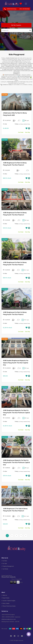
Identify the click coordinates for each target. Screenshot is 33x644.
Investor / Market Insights (9, 600)
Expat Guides (6, 597)
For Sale (5, 563)
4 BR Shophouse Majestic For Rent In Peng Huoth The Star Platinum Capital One (16, 412)
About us (5, 595)
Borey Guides (6, 603)
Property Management (8, 566)
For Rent (5, 560)
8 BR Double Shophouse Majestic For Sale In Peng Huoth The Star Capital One (15, 363)
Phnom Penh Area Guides (9, 606)
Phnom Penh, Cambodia (9, 576)
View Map (27, 132)
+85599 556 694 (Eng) (11, 8)
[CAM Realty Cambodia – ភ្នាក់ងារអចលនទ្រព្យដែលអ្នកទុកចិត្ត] (12, 4)
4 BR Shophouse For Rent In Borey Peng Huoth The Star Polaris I (15, 264)
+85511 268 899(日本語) (24, 8)
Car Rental (5, 568)
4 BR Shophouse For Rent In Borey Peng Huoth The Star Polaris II (15, 164)
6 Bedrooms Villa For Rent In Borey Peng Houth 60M (15, 114)
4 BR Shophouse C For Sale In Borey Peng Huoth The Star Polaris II (15, 510)
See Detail (20, 132)
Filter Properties (17, 25)
